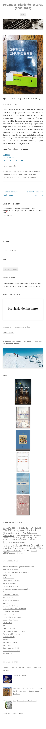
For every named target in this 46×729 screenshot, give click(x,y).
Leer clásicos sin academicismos (14, 609)
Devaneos (8, 535)
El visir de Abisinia (9, 583)
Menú (23, 14)
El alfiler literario (8, 578)
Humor (16, 539)
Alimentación (8, 533)
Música (6, 551)
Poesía (11, 551)
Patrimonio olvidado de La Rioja (14, 631)
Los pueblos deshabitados (12, 617)
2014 (14, 528)
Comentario (7, 215)
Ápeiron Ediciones (16, 553)
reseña (31, 174)
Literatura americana (30, 543)
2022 (15, 530)
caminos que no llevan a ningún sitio (16, 572)
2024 (22, 530)
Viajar (6, 552)
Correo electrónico (11, 250)
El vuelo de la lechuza (10, 586)
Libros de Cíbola (8, 614)
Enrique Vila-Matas (9, 597)
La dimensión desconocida (13, 160)
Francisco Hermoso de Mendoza (25, 177)
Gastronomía (8, 539)
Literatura (18, 542)
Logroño (38, 547)
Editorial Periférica (35, 536)
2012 (5, 528)
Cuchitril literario (8, 575)
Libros (8, 542)
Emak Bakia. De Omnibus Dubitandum (16, 589)
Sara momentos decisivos (12, 648)
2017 (28, 527)
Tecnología (34, 551)
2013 (26, 171)
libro (33, 540)
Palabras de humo (9, 628)
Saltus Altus (7, 645)
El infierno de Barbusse (11, 581)
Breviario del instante (10, 569)
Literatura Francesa (12, 548)
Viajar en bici (7, 654)
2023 (19, 530)
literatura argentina (9, 546)
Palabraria (6, 625)
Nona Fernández (22, 174)
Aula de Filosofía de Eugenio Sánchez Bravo (18, 567)
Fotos (25, 537)
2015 (18, 528)
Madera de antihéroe (10, 620)
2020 (5, 530)
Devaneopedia (8, 333)
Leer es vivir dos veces (11, 611)
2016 (23, 528)
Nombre (7, 241)
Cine (15, 533)
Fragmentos (33, 537)
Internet (23, 540)
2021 (10, 530)
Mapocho (6, 155)
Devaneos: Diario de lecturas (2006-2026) (23, 6)
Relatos (17, 550)
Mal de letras (7, 623)
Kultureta (6, 603)
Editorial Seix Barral (9, 538)
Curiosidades (32, 533)
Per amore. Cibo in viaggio (12, 634)
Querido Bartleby (9, 637)
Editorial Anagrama (22, 536)
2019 (39, 527)
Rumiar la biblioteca (10, 642)
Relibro (5, 640)
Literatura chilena (9, 174)
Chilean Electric (8, 157)
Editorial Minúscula (35, 171)
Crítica (22, 532)
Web (4, 259)
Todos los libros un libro (11, 651)
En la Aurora (7, 592)
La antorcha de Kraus (10, 606)
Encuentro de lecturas (11, 595)
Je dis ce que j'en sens (11, 600)
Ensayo (19, 537)
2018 (33, 527)
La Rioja (29, 540)
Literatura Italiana (28, 548)
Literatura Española (29, 545)
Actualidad (30, 529)
